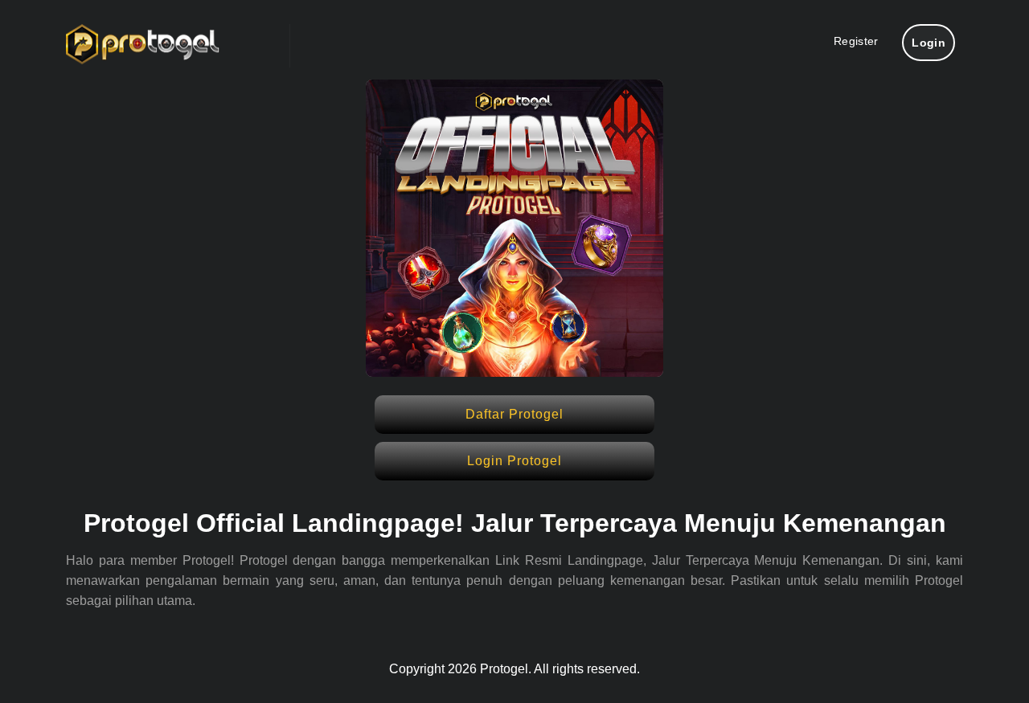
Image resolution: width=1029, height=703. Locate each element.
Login (928, 42)
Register (856, 41)
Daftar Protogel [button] (514, 414)
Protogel (504, 669)
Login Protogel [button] (514, 461)
